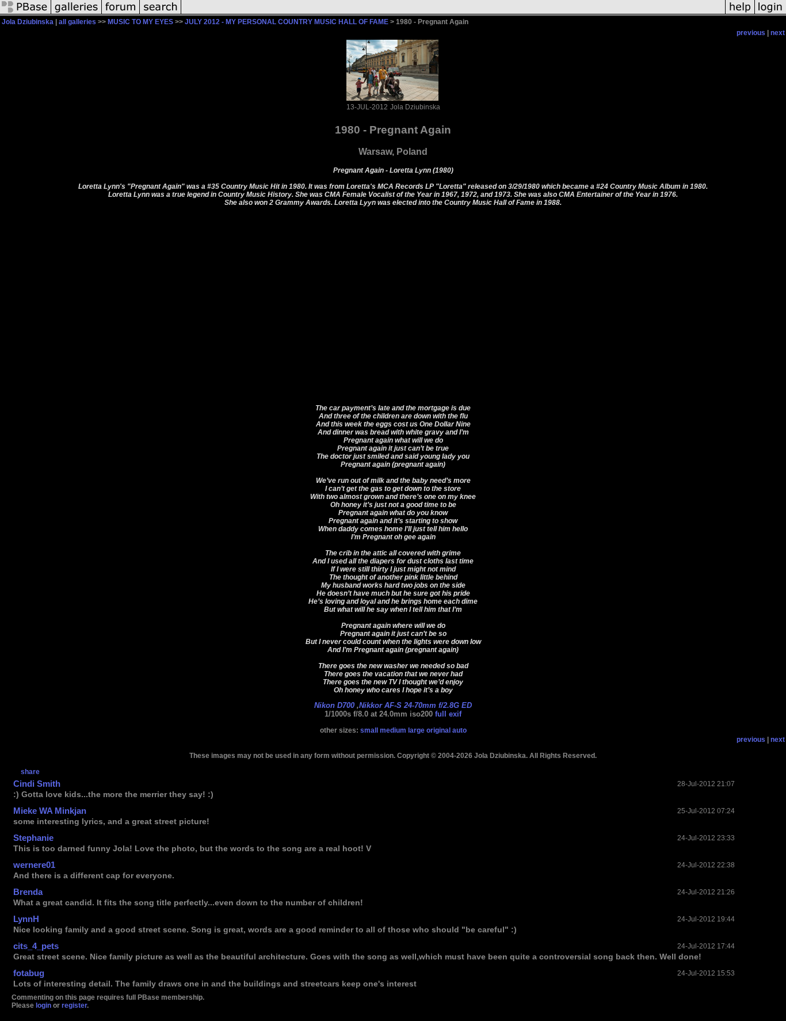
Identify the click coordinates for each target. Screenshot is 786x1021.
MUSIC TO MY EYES (140, 22)
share (30, 772)
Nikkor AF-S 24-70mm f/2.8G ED (415, 705)
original (438, 730)
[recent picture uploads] (76, 14)
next (777, 33)
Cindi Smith (36, 783)
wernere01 (34, 865)
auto (459, 730)
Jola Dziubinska (28, 22)
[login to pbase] (770, 14)
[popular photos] (453, 14)
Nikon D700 (334, 705)
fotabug (28, 973)
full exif (448, 714)
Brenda (28, 892)
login (43, 1005)
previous (751, 33)
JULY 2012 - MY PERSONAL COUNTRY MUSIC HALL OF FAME (286, 22)
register (74, 1005)
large (416, 730)
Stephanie (33, 838)
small (369, 730)
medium (393, 730)
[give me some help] (740, 14)
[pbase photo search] (160, 14)
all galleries (77, 22)
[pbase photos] (25, 14)
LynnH (26, 919)
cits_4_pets (36, 946)
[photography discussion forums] (121, 14)
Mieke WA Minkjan (49, 811)
